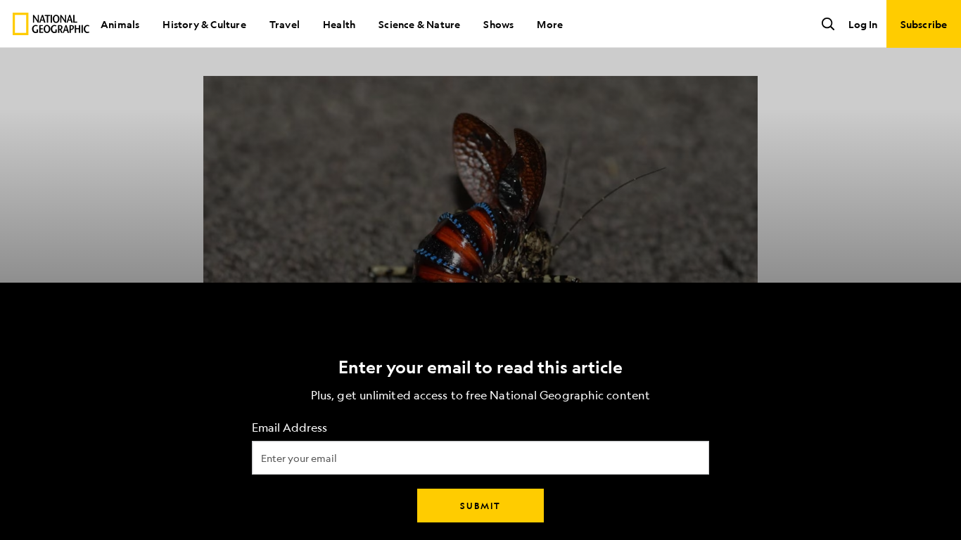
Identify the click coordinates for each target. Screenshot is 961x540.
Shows (498, 24)
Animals (120, 24)
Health (339, 24)
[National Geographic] (51, 24)
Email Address (289, 428)
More (550, 24)
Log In (862, 24)
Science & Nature (419, 24)
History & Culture (204, 24)
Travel (284, 24)
